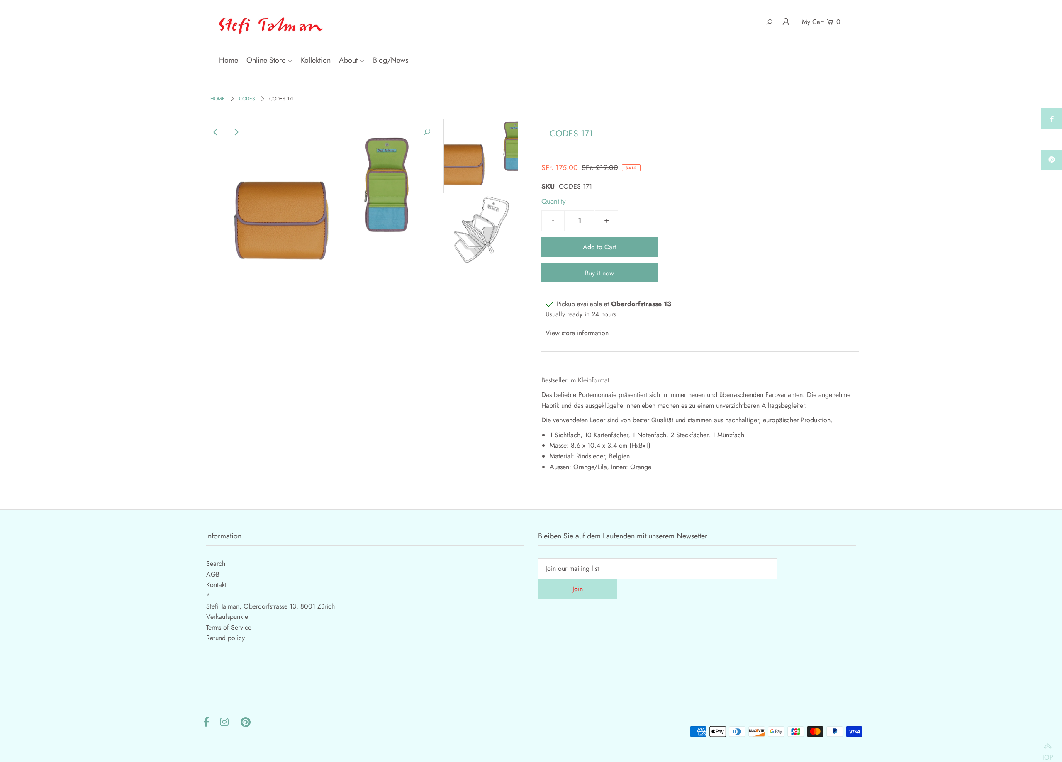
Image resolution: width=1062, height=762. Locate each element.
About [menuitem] (348, 60)
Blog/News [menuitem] (390, 60)
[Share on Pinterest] (1051, 160)
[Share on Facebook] (1051, 118)
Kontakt (216, 584)
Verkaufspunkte (227, 616)
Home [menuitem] (228, 60)
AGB (212, 574)
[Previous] (216, 132)
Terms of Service (228, 627)
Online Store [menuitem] (265, 60)
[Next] (236, 132)
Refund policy (225, 638)
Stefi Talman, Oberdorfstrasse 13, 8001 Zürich (270, 606)
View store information (577, 333)
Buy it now (599, 273)
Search (215, 563)
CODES (247, 98)
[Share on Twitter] (1051, 139)
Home (217, 98)
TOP (1047, 753)
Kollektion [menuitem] (316, 60)
